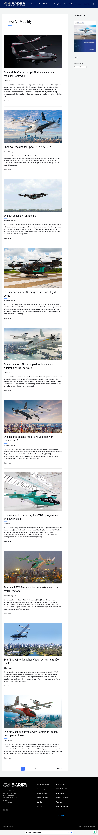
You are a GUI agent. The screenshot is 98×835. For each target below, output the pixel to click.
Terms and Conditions (80, 66)
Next (59, 768)
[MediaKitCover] (85, 36)
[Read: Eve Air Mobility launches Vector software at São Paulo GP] (33, 639)
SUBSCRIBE (60, 815)
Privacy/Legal (42, 793)
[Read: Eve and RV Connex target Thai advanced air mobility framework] (33, 51)
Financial (7, 524)
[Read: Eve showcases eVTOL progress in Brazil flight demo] (33, 268)
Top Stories (60, 793)
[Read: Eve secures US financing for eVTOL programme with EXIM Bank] (33, 492)
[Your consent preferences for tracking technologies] (94, 831)
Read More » (8, 101)
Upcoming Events (43, 784)
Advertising (41, 789)
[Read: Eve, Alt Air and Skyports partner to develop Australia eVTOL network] (33, 344)
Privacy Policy (78, 64)
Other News (8, 81)
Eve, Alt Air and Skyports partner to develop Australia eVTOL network (28, 366)
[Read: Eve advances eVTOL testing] (33, 195)
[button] (94, 4)
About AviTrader (42, 798)
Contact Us (41, 806)
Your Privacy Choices (55, 832)
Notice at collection (33, 832)
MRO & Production (62, 806)
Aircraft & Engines (10, 152)
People (58, 811)
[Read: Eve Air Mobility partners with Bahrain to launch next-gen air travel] (33, 711)
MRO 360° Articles (62, 789)
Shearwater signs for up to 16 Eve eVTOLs (27, 147)
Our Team (40, 802)
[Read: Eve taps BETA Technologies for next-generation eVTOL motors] (33, 567)
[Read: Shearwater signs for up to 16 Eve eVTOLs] (33, 126)
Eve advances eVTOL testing (20, 215)
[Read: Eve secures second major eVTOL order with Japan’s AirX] (33, 416)
